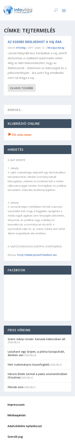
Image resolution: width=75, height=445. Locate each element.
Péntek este (15, 387)
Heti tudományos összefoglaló (28, 364)
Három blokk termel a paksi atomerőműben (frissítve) (37, 375)
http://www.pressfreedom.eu (36, 255)
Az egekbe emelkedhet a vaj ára (35, 42)
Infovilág (21, 47)
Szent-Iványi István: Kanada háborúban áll (36, 339)
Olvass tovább (21, 88)
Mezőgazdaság (56, 47)
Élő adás (20, 135)
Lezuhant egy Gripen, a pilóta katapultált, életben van (36, 353)
